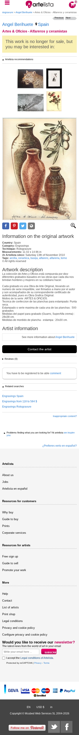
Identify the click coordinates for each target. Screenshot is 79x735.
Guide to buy (10, 519)
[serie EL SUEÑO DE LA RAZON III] (30, 103)
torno (64, 258)
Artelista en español (14, 488)
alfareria (54, 258)
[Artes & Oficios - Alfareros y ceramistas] (39, 169)
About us (8, 475)
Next (68, 17)
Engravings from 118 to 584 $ (19, 401)
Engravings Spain (12, 396)
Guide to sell (10, 563)
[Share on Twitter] (22, 226)
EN (29, 707)
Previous (59, 17)
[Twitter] (54, 727)
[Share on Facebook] (5, 226)
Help (5, 593)
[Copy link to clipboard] (31, 226)
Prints (6, 526)
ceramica (23, 258)
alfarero (43, 258)
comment (55, 373)
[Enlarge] (73, 227)
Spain (43, 24)
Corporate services (14, 532)
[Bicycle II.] (54, 78)
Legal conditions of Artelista (36, 658)
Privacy (37, 663)
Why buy (7, 512)
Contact (7, 600)
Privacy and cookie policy (18, 627)
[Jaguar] (30, 79)
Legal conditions (12, 621)
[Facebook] (66, 727)
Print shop (8, 614)
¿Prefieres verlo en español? (59, 445)
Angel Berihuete (24, 12)
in (51, 707)
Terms (46, 663)
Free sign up (10, 556)
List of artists (10, 607)
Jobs (5, 481)
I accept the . (30, 658)
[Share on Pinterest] (14, 226)
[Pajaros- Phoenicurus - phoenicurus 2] (54, 101)
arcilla (13, 258)
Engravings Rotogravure (16, 406)
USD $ (40, 707)
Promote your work (14, 570)
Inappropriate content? (65, 416)
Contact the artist (39, 349)
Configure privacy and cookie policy (24, 634)
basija (34, 258)
